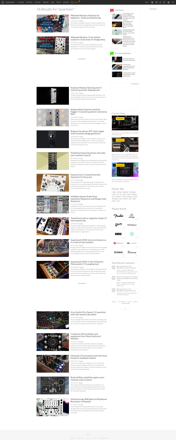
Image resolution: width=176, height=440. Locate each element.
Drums (46, 2)
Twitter (164, 2)
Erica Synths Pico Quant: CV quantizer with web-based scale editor (88, 313)
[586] (118, 225)
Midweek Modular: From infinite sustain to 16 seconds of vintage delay (88, 38)
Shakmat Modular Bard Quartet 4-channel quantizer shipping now (86, 88)
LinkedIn (152, 2)
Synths (29, 2)
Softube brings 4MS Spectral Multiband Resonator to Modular (89, 400)
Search (173, 2)
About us (114, 301)
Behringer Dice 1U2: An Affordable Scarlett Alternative (126, 267)
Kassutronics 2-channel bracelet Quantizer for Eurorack (85, 175)
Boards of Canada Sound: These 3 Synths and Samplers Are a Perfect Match (127, 278)
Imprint (129, 301)
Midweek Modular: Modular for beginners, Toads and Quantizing (86, 16)
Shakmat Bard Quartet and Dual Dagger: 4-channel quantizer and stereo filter (89, 111)
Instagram (156, 2)
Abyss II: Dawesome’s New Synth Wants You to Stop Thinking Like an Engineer (125, 173)
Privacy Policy (122, 301)
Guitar (21, 2)
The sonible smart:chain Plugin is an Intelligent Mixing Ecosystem (125, 126)
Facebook (160, 2)
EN (146, 2)
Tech (58, 2)
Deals (75, 2)
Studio (38, 2)
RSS (168, 2)
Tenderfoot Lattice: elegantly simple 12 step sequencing (89, 219)
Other (66, 2)
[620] (132, 215)
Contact (135, 301)
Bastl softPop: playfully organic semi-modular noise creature (88, 378)
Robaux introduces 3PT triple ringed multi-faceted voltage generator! (87, 132)
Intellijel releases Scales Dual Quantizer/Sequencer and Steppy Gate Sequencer (88, 198)
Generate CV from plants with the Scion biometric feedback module (89, 356)
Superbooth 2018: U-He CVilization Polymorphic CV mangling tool (87, 262)
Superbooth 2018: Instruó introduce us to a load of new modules (88, 241)
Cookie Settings (125, 303)
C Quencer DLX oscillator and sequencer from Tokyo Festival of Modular (86, 336)
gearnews (9, 2)
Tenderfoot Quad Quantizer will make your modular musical (88, 154)
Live (52, 2)
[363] (132, 234)
